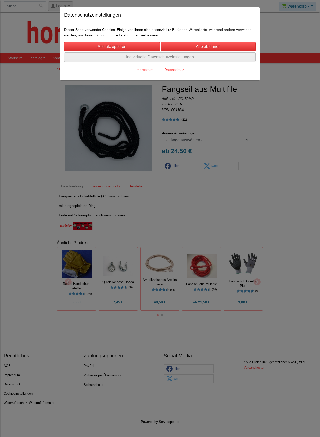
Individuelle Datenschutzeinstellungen (160, 57)
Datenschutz (174, 70)
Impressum (145, 70)
